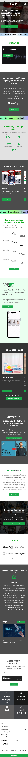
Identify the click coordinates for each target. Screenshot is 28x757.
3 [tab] (11, 67)
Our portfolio (14, 268)
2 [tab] (9, 67)
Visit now (6, 199)
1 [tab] (7, 67)
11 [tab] (19, 204)
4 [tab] (12, 67)
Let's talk (8, 26)
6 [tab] (15, 67)
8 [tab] (18, 67)
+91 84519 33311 (21, 699)
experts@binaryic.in (20, 1)
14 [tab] (24, 204)
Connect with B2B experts (14, 438)
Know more (14, 109)
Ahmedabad (5, 701)
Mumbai (4, 699)
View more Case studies (13, 398)
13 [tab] (22, 204)
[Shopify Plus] (14, 103)
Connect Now (14, 755)
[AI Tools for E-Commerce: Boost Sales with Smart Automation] (14, 630)
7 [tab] (17, 67)
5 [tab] (14, 67)
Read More (7, 58)
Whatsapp (21, 696)
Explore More (8, 306)
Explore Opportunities (13, 523)
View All (21, 621)
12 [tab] (21, 204)
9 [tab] (20, 67)
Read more (6, 391)
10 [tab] (18, 204)
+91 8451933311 (8, 1)
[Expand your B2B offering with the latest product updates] (14, 416)
